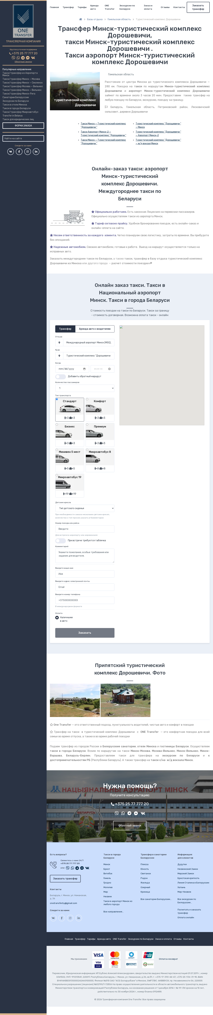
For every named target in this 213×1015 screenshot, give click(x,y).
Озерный (145, 887)
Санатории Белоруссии (15, 97)
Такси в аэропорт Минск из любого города (118, 903)
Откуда (58, 337)
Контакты (179, 7)
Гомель (107, 878)
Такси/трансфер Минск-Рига (18, 93)
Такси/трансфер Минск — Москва (21, 79)
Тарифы (82, 7)
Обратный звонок (23, 61)
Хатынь (181, 887)
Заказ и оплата (148, 7)
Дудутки (182, 864)
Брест (107, 869)
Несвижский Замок (188, 869)
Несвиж (108, 896)
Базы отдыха (95, 19)
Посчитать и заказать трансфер (189, 911)
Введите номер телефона (67, 594)
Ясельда (145, 882)
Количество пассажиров (67, 382)
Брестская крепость (188, 878)
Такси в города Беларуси (16, 108)
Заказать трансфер (198, 7)
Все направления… (114, 911)
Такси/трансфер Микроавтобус (20, 112)
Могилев (108, 887)
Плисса (144, 864)
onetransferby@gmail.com (63, 903)
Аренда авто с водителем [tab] (94, 329)
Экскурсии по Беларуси (15, 101)
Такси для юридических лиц (18, 119)
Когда (58, 363)
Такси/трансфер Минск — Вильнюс (22, 90)
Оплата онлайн (186, 917)
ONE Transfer (109, 7)
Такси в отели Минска (14, 104)
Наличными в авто (66, 619)
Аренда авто (94, 7)
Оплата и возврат (168, 959)
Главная (54, 7)
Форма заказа (23, 125)
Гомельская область (119, 19)
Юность (145, 869)
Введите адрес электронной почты (72, 581)
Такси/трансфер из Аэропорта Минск (20, 74)
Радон (144, 878)
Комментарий (61, 546)
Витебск (108, 873)
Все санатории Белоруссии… (156, 899)
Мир (106, 892)
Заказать (84, 632)
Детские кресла (63, 502)
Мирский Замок (186, 873)
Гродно (107, 882)
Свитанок (146, 873)
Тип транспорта (63, 395)
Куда (57, 350)
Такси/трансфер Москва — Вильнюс (22, 86)
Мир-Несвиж (184, 892)
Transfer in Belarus (12, 115)
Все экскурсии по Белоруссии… (187, 901)
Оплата (58, 613)
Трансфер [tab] (65, 329)
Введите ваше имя (64, 568)
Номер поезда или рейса (67, 523)
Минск (107, 864)
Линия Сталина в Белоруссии (193, 882)
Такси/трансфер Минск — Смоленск (22, 82)
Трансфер (68, 7)
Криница (145, 892)
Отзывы (165, 7)
